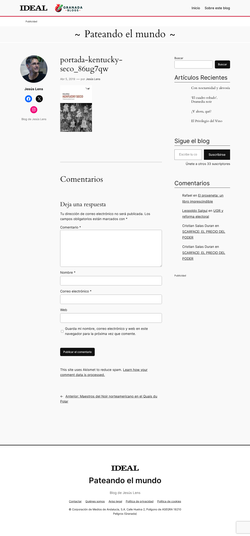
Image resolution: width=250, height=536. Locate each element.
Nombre (68, 272)
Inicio (196, 8)
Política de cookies (169, 501)
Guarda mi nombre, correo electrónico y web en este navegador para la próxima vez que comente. (106, 331)
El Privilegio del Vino (206, 121)
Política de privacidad (140, 501)
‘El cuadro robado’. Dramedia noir (204, 100)
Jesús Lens (93, 79)
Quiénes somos (95, 501)
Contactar (75, 501)
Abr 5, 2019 (67, 79)
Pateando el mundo (125, 34)
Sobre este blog (217, 8)
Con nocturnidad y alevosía (210, 88)
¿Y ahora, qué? (201, 111)
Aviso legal (115, 501)
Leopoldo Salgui (194, 211)
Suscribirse (217, 154)
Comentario (70, 227)
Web (63, 310)
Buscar (178, 58)
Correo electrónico (76, 291)
